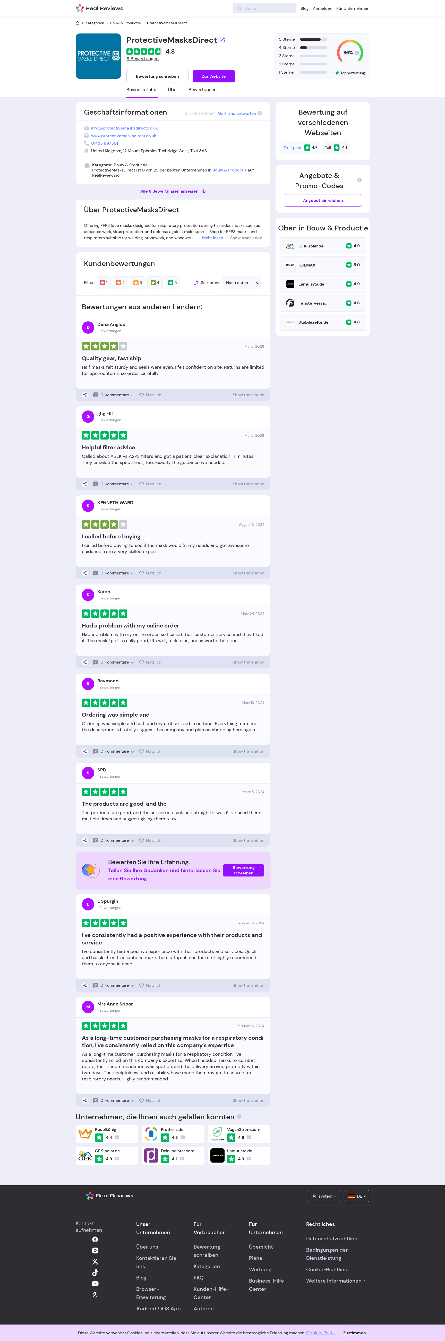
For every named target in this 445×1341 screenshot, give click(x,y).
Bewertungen (203, 90)
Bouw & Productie (125, 23)
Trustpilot (293, 147)
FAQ (199, 1277)
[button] (242, 283)
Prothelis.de (172, 1129)
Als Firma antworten (236, 113)
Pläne (255, 1258)
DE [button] (359, 1196)
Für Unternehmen (352, 8)
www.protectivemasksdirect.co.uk (123, 136)
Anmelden (322, 8)
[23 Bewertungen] (117, 1159)
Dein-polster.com (177, 1151)
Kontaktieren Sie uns (156, 1262)
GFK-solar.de (311, 246)
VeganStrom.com (243, 1129)
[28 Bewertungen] (249, 1137)
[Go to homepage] (77, 23)
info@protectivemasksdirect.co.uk (124, 128)
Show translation (246, 237)
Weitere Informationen (334, 1280)
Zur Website (214, 76)
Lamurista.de (311, 284)
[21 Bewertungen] (181, 1159)
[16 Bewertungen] (249, 1159)
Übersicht (261, 1246)
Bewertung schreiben (157, 76)
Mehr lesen (212, 237)
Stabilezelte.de (313, 322)
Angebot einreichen (323, 200)
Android (146, 1308)
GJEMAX (306, 265)
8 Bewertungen (142, 59)
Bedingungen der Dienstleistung (327, 1254)
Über (173, 90)
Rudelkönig (105, 1129)
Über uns (147, 1246)
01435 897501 (104, 143)
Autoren (204, 1308)
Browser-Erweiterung (151, 1293)
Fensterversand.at (313, 303)
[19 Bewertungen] (183, 1137)
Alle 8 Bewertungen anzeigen (169, 191)
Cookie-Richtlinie (327, 1269)
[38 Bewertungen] (117, 1137)
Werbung (260, 1269)
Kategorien (94, 23)
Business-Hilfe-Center (268, 1284)
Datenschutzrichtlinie (332, 1238)
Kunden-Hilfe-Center (211, 1293)
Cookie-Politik (321, 1333)
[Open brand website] (222, 40)
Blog (305, 8)
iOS (165, 1308)
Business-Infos (142, 90)
